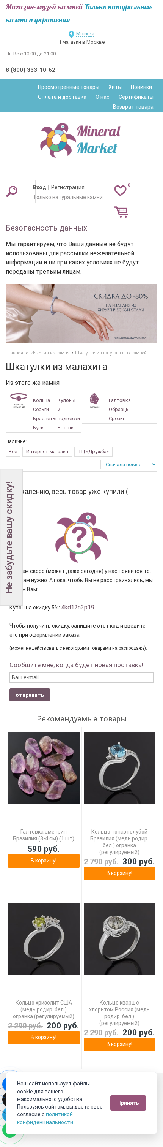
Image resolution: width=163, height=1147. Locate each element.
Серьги (41, 409)
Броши (66, 427)
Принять (128, 1103)
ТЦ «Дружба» (93, 451)
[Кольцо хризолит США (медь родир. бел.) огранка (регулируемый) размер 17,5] (44, 939)
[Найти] (11, 191)
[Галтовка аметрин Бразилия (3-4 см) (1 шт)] (44, 768)
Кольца (41, 400)
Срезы (116, 418)
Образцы (119, 409)
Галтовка (120, 400)
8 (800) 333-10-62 (30, 69)
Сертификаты (136, 97)
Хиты (115, 87)
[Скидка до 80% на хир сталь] (81, 313)
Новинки (141, 87)
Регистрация (68, 187)
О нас (103, 97)
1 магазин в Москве (82, 42)
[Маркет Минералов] (81, 138)
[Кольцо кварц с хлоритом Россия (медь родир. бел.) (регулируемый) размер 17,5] (119, 939)
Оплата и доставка (62, 97)
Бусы (39, 427)
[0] (120, 190)
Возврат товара (133, 107)
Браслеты (44, 418)
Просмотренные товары (68, 87)
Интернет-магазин (47, 451)
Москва (85, 33)
